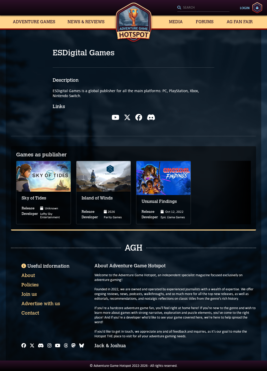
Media (176, 21)
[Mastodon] (73, 346)
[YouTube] (57, 346)
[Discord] (151, 117)
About (28, 275)
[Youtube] (115, 117)
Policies (30, 285)
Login (245, 7)
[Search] (203, 8)
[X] (127, 117)
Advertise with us (40, 304)
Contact (30, 313)
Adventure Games (34, 21)
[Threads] (66, 346)
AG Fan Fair (240, 21)
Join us (29, 294)
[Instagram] (49, 346)
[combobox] (203, 8)
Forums (205, 21)
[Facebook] (138, 117)
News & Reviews (86, 21)
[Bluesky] (81, 346)
